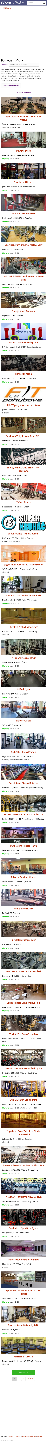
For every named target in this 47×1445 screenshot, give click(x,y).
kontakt (39, 1437)
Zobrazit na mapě (23, 92)
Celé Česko (7, 8)
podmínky (18, 1437)
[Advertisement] (23, 33)
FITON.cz (4, 1437)
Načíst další (23, 1372)
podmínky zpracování (29, 1437)
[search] (35, 3)
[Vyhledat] (43, 3)
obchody (10, 1437)
